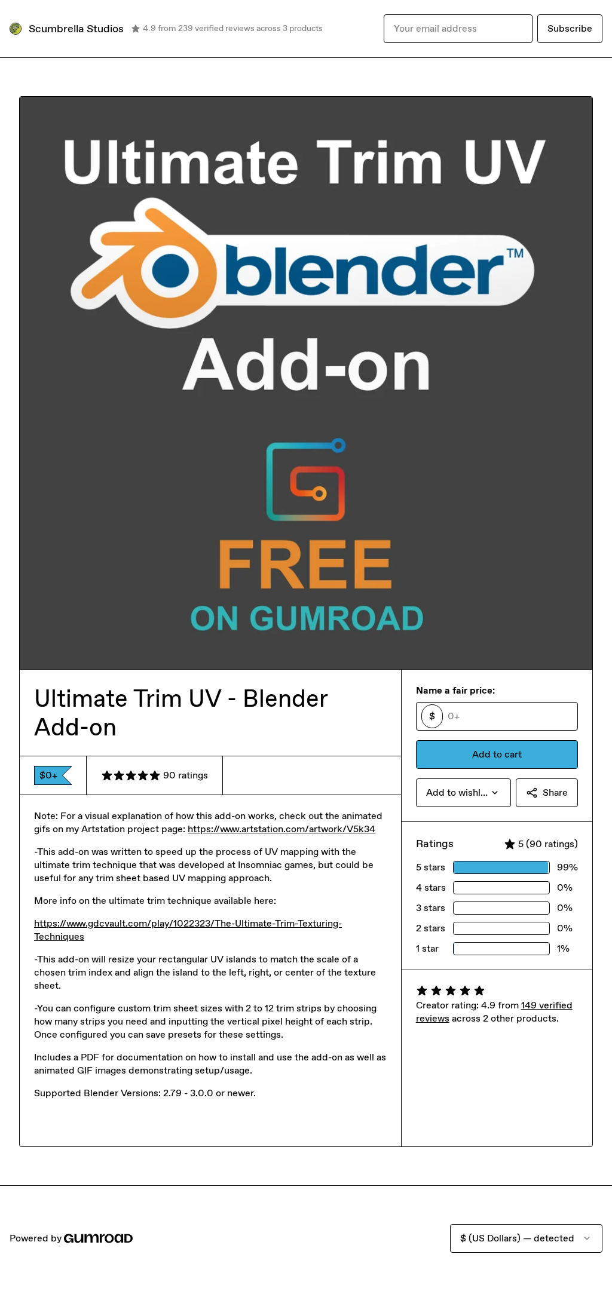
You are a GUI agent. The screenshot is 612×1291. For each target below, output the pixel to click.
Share (555, 792)
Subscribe (569, 28)
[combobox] (463, 792)
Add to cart (497, 754)
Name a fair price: (455, 690)
